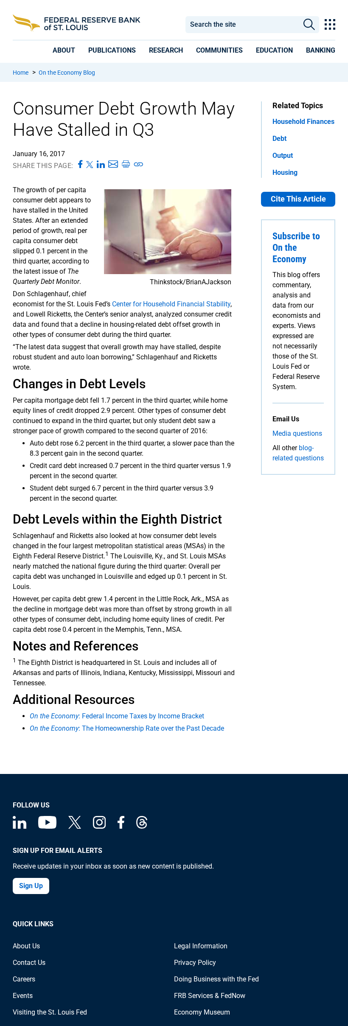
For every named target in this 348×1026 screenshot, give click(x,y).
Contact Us (29, 963)
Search (309, 24)
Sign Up (31, 886)
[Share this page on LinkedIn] (101, 165)
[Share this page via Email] (113, 165)
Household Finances (303, 122)
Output (282, 155)
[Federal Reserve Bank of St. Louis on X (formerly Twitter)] (74, 826)
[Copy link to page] (139, 165)
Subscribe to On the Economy (296, 247)
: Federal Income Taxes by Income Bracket (117, 716)
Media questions (297, 433)
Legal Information (200, 946)
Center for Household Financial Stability (171, 304)
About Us (26, 946)
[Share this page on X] (89, 165)
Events (23, 996)
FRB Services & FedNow (209, 996)
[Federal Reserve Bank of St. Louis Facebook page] (121, 826)
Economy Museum (202, 1012)
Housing (284, 172)
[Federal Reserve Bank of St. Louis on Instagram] (99, 826)
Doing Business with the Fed (216, 979)
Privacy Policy (195, 963)
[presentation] (64, 50)
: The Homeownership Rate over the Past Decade (127, 728)
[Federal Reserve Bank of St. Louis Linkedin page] (19, 826)
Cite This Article (298, 198)
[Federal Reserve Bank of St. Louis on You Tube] (47, 826)
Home (20, 72)
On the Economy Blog (67, 72)
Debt (279, 139)
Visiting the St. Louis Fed (50, 1012)
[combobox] (242, 24)
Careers (24, 979)
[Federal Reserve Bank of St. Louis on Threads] (141, 826)
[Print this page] (126, 165)
